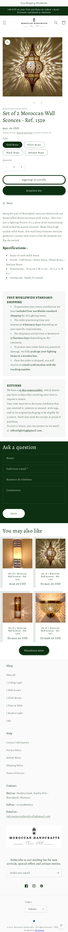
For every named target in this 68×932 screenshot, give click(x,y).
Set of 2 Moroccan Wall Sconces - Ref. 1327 (50, 631)
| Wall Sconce (13, 690)
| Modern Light (14, 713)
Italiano (32, 908)
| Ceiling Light (14, 682)
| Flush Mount (14, 697)
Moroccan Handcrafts (24, 927)
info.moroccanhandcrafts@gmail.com (28, 816)
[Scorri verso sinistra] (26, 102)
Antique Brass (36, 152)
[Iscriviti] (58, 873)
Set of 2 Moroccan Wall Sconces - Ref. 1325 (17, 576)
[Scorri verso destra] (41, 102)
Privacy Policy (13, 750)
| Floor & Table (14, 705)
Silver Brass (34, 144)
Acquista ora (34, 190)
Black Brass (13, 152)
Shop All (10, 674)
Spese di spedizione (25, 133)
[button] (4, 22)
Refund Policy (13, 757)
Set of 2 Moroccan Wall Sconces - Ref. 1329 (50, 576)
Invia (13, 513)
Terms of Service (15, 773)
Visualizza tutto (34, 650)
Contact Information (17, 742)
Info (8, 720)
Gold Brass (12, 144)
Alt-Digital (39, 930)
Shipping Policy (14, 765)
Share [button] (10, 203)
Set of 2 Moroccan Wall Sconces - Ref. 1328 (17, 631)
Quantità (7, 160)
